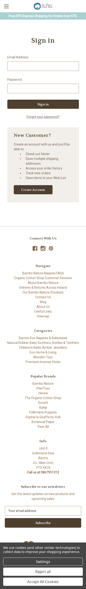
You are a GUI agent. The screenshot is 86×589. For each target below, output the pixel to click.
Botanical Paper (43, 422)
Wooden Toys (43, 357)
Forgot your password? (43, 117)
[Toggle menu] (6, 6)
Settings (43, 561)
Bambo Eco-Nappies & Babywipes (43, 338)
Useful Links (43, 311)
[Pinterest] (51, 248)
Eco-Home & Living (43, 352)
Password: (14, 79)
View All (43, 426)
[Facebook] (35, 248)
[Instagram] (43, 248)
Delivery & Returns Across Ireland (43, 287)
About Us (43, 307)
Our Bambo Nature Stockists (43, 292)
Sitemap (43, 316)
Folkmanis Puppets (43, 412)
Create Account (33, 190)
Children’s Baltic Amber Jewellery (43, 347)
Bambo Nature (43, 383)
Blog (43, 302)
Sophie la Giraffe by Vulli (43, 417)
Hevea (43, 393)
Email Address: (18, 57)
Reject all (43, 571)
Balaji (43, 407)
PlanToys (43, 388)
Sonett (43, 403)
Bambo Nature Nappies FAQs (43, 273)
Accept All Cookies (43, 581)
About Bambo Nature (43, 283)
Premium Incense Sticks (43, 362)
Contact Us (43, 297)
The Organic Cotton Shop (43, 398)
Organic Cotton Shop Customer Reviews (43, 278)
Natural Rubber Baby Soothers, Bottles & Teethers (43, 343)
